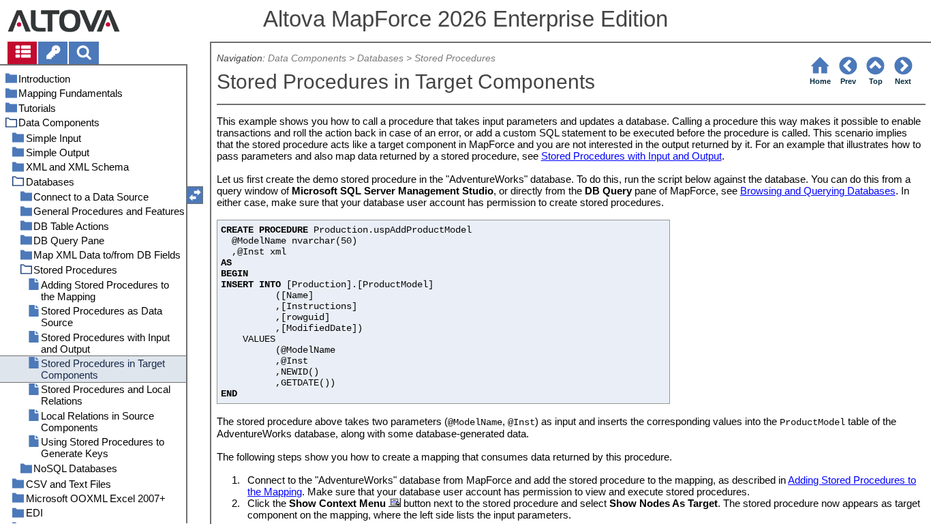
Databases (380, 58)
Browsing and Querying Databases (818, 190)
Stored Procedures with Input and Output (631, 156)
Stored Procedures (454, 58)
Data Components (307, 58)
